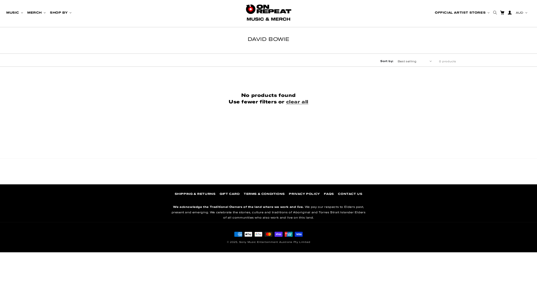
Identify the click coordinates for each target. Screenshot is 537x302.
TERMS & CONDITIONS (264, 194)
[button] (14, 12)
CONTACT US (350, 194)
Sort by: (386, 61)
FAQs (329, 194)
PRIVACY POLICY (304, 194)
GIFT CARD (230, 194)
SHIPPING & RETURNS (195, 194)
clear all (297, 101)
